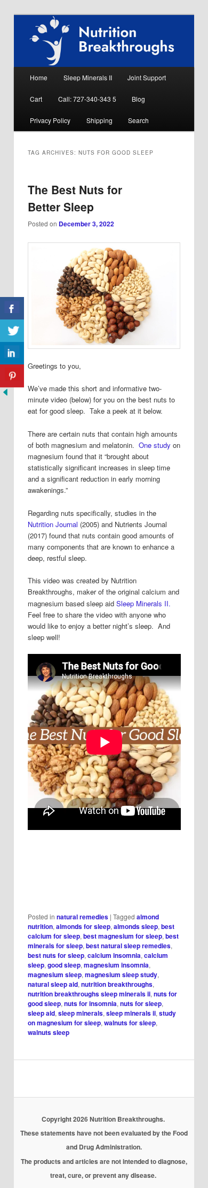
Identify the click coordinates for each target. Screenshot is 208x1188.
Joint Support (146, 77)
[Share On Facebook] (12, 308)
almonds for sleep (83, 926)
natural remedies (82, 917)
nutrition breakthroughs (117, 984)
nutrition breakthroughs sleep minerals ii (89, 994)
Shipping (99, 120)
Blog (138, 98)
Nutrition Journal (53, 524)
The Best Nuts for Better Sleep (75, 198)
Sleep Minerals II (87, 77)
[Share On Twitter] (12, 330)
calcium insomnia (114, 955)
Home (38, 77)
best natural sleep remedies (128, 945)
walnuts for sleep (130, 1022)
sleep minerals (80, 1013)
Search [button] (138, 120)
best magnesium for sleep (122, 936)
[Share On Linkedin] (12, 353)
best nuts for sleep (56, 955)
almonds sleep (136, 926)
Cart (36, 98)
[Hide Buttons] (5, 395)
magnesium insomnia (116, 965)
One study (155, 445)
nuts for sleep (141, 1003)
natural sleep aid (53, 984)
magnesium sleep (55, 974)
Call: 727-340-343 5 (87, 98)
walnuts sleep (48, 1032)
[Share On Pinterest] (12, 375)
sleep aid (41, 1013)
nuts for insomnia (90, 1003)
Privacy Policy (50, 120)
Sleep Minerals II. (143, 603)
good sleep (64, 965)
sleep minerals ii (131, 1013)
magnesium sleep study (121, 974)
